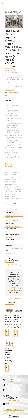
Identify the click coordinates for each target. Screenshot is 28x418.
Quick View (7, 332)
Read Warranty (14, 299)
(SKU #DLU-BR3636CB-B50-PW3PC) (9, 356)
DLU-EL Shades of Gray (12, 94)
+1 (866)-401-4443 (10, 386)
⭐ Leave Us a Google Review (14, 412)
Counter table (13, 97)
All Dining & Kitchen (13, 10)
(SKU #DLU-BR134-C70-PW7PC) (9, 321)
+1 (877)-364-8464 (10, 381)
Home (6, 10)
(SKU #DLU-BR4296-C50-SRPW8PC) (17, 322)
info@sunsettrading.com (11, 390)
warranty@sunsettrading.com (14, 290)
